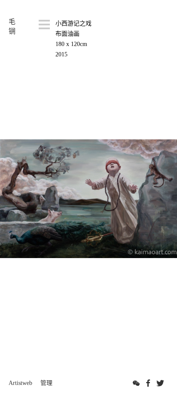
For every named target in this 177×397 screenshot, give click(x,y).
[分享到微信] (136, 383)
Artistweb (20, 383)
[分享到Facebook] (148, 383)
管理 (46, 383)
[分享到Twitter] (160, 383)
